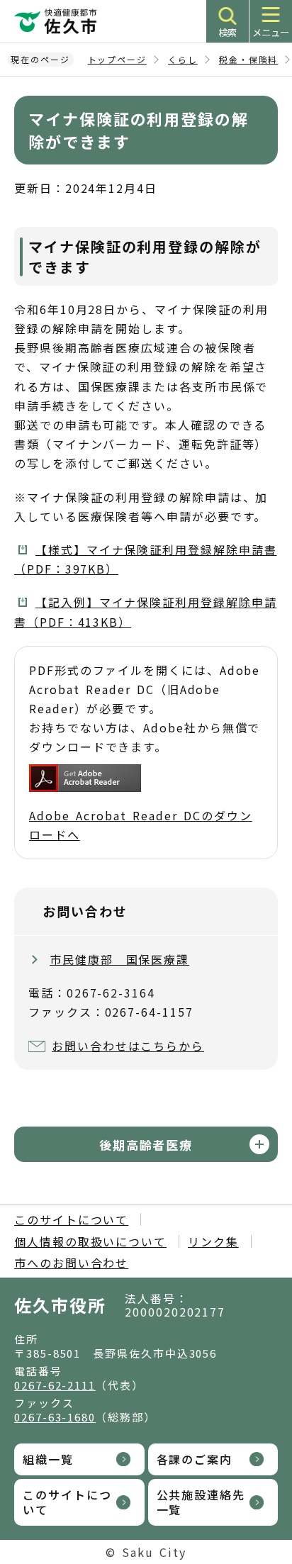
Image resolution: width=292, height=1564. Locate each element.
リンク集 (213, 1241)
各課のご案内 (195, 1459)
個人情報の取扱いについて (90, 1241)
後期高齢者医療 (146, 1145)
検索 (227, 32)
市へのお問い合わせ (71, 1262)
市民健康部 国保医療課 (119, 959)
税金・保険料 (249, 59)
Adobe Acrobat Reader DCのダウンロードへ (140, 825)
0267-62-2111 (55, 1385)
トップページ (117, 59)
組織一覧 (48, 1459)
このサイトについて (71, 1219)
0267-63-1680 (55, 1416)
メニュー (270, 32)
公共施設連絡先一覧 (201, 1502)
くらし (183, 59)
